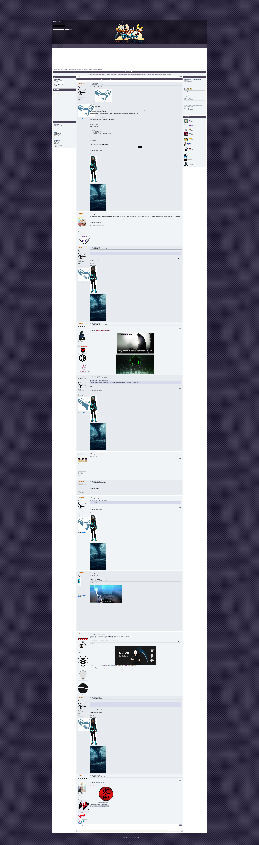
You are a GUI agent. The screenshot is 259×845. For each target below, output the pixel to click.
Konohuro (81, 323)
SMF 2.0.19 (125, 839)
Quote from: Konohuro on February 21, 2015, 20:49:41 (99, 380)
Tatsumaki (81, 395)
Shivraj (190, 129)
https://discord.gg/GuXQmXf (103, 802)
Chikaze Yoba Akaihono (100, 782)
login (62, 28)
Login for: (56, 84)
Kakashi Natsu (189, 88)
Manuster (190, 138)
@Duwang (132, 778)
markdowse (186, 80)
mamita (80, 775)
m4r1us (190, 133)
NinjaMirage (189, 143)
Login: (57, 81)
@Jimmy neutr (92, 636)
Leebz (190, 95)
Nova (80, 633)
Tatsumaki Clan (95, 83)
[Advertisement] (91, 10)
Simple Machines (134, 839)
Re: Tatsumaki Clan (96, 213)
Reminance (81, 453)
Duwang (81, 213)
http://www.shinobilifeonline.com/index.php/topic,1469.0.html (99, 806)
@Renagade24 (127, 778)
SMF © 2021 (129, 839)
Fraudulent (189, 158)
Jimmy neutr (82, 572)
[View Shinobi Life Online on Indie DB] (57, 21)
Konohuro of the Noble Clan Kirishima (102, 330)
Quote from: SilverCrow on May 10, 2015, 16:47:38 (98, 500)
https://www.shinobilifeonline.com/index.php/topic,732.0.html (99, 805)
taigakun (190, 153)
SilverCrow (81, 481)
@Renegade (104, 636)
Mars (189, 120)
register (65, 28)
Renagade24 (81, 83)
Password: (56, 83)
